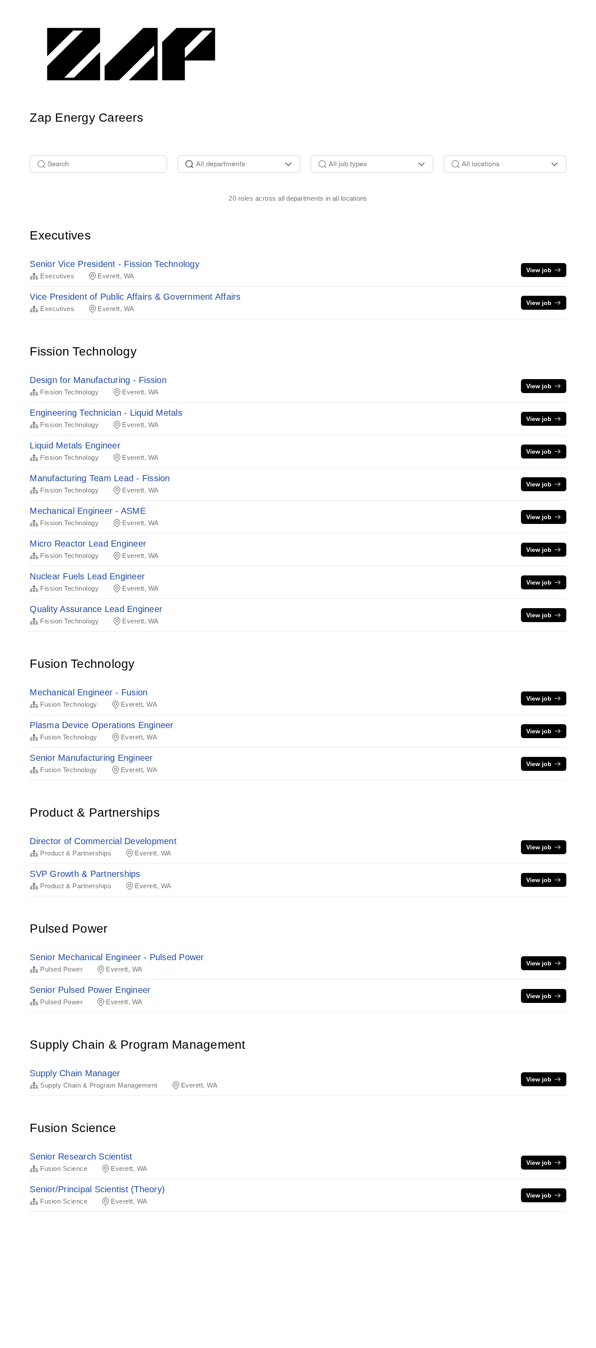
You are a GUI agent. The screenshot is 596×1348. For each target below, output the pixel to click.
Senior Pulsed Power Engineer (90, 990)
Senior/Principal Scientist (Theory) (97, 1189)
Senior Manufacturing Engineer (91, 758)
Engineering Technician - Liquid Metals (106, 412)
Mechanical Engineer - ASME (88, 511)
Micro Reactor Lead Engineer (88, 543)
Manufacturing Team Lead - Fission (100, 478)
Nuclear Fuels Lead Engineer (87, 576)
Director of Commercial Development (103, 841)
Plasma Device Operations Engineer (101, 725)
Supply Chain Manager (75, 1073)
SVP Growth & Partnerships (85, 874)
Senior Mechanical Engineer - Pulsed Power (117, 957)
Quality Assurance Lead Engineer (96, 609)
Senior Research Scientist (81, 1156)
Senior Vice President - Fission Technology (114, 264)
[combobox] (239, 164)
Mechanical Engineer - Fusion (88, 692)
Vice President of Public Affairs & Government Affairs (135, 296)
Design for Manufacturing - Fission (98, 380)
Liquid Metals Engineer (75, 445)
